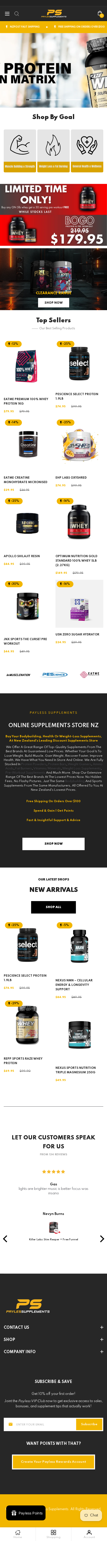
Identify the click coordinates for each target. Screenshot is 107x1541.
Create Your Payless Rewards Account (53, 1461)
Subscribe (89, 1424)
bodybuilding (75, 781)
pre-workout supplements (25, 772)
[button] (6, 1238)
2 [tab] (53, 99)
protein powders (33, 764)
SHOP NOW (20, 150)
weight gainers (79, 764)
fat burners (23, 768)
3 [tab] (73, 99)
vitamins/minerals (47, 768)
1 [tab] (33, 99)
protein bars (57, 764)
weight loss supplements (81, 768)
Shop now (54, 302)
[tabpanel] (53, 70)
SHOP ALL (53, 907)
